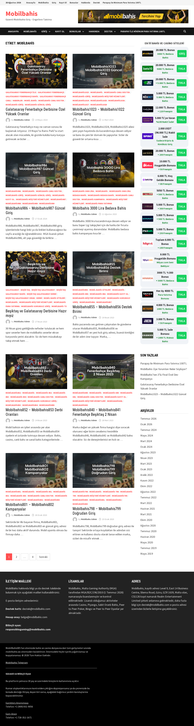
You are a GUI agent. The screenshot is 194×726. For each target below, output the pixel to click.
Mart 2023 (146, 463)
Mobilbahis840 (80, 392)
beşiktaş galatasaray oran (20, 298)
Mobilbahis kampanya (93, 199)
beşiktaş (25, 289)
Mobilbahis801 (13, 491)
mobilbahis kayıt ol (117, 294)
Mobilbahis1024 (81, 100)
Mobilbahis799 (119, 495)
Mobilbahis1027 (81, 104)
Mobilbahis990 (46, 203)
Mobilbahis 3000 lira (83, 191)
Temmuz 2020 (148, 531)
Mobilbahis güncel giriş (38, 104)
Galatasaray (12, 289)
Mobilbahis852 (13, 392)
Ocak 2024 (146, 446)
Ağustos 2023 (148, 452)
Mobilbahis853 (13, 405)
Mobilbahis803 (52, 499)
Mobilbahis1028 (98, 104)
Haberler (18, 100)
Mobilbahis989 (30, 203)
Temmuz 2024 (148, 430)
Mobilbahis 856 (97, 294)
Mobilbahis (43, 2)
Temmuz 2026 (148, 418)
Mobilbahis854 (30, 405)
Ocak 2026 (146, 424)
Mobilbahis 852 (44, 392)
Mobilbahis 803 (18, 495)
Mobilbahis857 (104, 302)
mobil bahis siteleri (54, 298)
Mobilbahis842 (80, 405)
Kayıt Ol (63, 2)
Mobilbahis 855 (80, 294)
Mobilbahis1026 (116, 100)
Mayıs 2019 (146, 553)
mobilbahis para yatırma (99, 203)
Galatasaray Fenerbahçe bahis (22, 96)
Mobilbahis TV (59, 306)
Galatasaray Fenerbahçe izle (21, 92)
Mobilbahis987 (58, 199)
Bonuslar (74, 2)
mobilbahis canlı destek (51, 100)
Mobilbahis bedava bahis (101, 195)
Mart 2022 (146, 503)
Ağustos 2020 (148, 525)
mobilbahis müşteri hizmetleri (108, 96)
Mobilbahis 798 (111, 491)
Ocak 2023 (146, 469)
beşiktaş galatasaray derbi (41, 294)
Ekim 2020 (146, 520)
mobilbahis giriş (14, 104)
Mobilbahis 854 (18, 397)
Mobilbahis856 (87, 302)
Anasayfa (30, 2)
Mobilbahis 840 (111, 392)
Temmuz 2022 (148, 497)
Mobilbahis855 (80, 289)
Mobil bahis (30, 100)
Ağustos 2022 (148, 491)
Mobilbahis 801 (44, 491)
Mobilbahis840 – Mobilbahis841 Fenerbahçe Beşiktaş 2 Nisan (97, 412)
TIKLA (181, 68)
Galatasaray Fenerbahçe (51, 92)
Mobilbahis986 (13, 191)
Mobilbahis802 (35, 499)
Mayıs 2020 (146, 542)
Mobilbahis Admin (22, 119)
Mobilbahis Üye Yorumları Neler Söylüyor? (163, 369)
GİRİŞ (182, 53)
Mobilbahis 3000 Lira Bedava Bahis (99, 208)
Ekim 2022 (146, 486)
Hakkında (85, 2)
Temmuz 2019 (148, 548)
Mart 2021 (146, 514)
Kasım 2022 (147, 480)
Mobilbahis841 (114, 401)
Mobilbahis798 (80, 491)
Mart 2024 (146, 441)
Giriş (54, 2)
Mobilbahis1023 (81, 92)
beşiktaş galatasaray (43, 289)
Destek (96, 2)
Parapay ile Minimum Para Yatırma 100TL (122, 2)
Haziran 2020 (147, 536)
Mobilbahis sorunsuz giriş (35, 306)
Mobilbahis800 (80, 499)
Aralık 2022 (146, 475)
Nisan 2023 (146, 458)
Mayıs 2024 (146, 435)
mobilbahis (96, 92)
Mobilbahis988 (13, 203)
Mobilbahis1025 (98, 100)
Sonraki (43, 557)
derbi (39, 298)
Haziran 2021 (147, 508)
